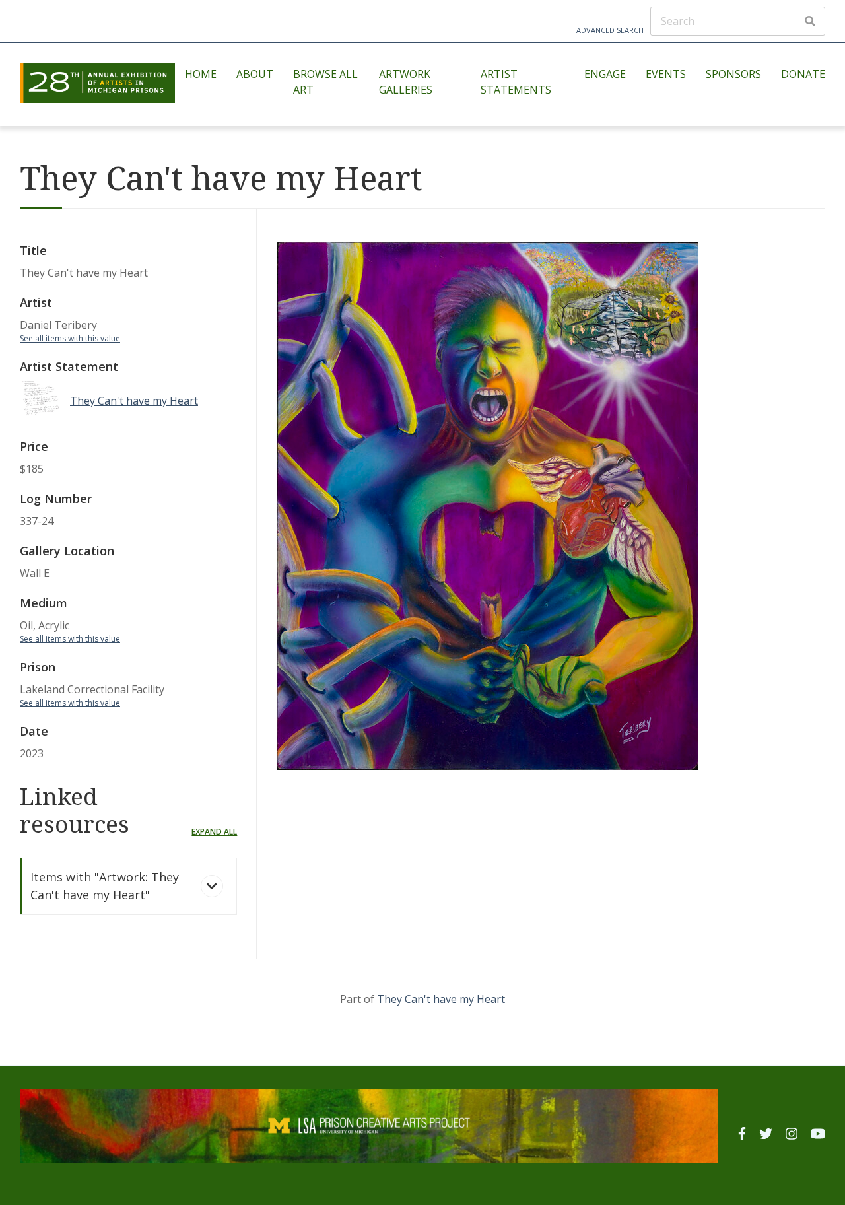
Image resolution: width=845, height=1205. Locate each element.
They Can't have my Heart (441, 999)
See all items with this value (70, 338)
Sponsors (733, 74)
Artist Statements (516, 82)
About (254, 74)
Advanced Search (610, 30)
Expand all (214, 831)
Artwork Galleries (405, 82)
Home (201, 74)
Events (666, 74)
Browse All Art (325, 82)
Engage (605, 74)
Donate (803, 74)
